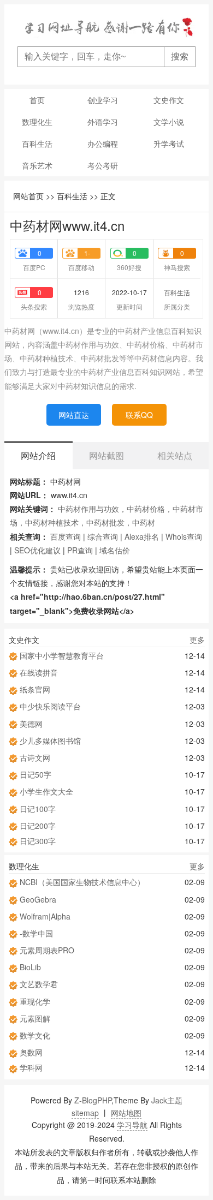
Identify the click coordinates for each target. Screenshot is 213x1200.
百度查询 (65, 536)
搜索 (179, 56)
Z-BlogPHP (92, 1100)
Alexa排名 (142, 536)
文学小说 (168, 121)
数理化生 (37, 121)
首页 (37, 99)
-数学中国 (36, 933)
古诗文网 (35, 757)
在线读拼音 (39, 672)
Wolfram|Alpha (45, 916)
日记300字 (38, 840)
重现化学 (35, 1001)
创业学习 (102, 99)
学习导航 (132, 1124)
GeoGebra (38, 899)
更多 (197, 639)
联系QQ (139, 414)
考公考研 (102, 165)
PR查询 (80, 550)
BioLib (30, 967)
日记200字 (38, 825)
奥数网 (31, 1052)
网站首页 (28, 195)
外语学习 (102, 121)
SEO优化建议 (37, 550)
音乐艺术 (37, 165)
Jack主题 (166, 1100)
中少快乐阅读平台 (50, 706)
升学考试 (168, 143)
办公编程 (102, 143)
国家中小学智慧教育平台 (62, 655)
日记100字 (38, 808)
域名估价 (114, 550)
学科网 (31, 1067)
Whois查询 (183, 536)
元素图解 (35, 1018)
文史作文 (168, 99)
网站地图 (126, 1112)
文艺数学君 (39, 983)
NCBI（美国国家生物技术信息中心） (82, 881)
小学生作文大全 (46, 791)
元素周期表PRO (47, 950)
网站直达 (73, 414)
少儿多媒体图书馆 (50, 740)
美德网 (31, 723)
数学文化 (35, 1035)
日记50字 (35, 774)
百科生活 (37, 143)
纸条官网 (35, 689)
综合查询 (102, 536)
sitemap (85, 1112)
